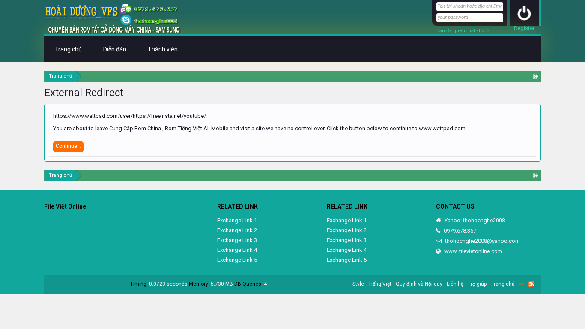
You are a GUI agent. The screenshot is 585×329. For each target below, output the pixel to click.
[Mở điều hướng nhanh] (535, 76)
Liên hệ (455, 284)
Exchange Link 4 (237, 250)
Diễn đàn (114, 49)
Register (524, 28)
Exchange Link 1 (237, 220)
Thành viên (163, 49)
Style (358, 284)
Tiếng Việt (379, 284)
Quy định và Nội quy (419, 284)
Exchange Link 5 (237, 260)
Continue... (68, 146)
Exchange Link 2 (237, 230)
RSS (531, 284)
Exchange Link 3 (237, 240)
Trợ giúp (477, 284)
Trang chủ (68, 49)
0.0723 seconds (168, 284)
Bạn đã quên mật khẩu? (463, 30)
